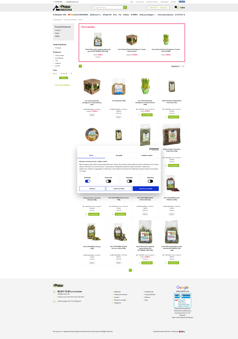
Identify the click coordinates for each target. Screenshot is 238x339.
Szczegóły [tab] (119, 155)
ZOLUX (57, 66)
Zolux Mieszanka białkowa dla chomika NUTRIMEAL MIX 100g (171, 248)
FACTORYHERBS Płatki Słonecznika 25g (145, 198)
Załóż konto (153, 7)
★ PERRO (134, 15)
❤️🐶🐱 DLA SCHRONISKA (78, 15)
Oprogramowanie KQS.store (162, 331)
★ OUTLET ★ (180, 15)
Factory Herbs (59, 55)
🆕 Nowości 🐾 (95, 15)
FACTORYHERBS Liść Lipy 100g (92, 247)
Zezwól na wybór (119, 188)
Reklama (147, 297)
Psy (120, 15)
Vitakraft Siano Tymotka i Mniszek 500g (92, 199)
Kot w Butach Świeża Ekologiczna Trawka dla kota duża (132, 50)
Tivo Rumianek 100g (118, 100)
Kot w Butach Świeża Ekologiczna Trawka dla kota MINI (166, 50)
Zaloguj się (163, 7)
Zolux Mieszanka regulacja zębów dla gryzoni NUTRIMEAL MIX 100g (97, 50)
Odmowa (92, 188)
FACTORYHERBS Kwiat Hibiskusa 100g (172, 198)
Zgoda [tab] (91, 155)
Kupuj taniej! (164, 2)
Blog (131, 2)
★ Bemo (126, 15)
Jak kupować (140, 2)
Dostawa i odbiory (152, 2)
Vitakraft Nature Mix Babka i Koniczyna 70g (172, 101)
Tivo (56, 60)
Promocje (58, 48)
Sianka (57, 33)
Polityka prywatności (120, 294)
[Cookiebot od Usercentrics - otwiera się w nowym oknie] (151, 149)
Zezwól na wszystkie (145, 188)
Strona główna (57, 19)
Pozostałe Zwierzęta (165, 15)
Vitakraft (58, 63)
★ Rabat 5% (107, 15)
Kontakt (173, 2)
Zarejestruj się (149, 291)
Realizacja (175, 331)
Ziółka (80, 19)
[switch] (108, 181)
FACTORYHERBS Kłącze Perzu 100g (118, 198)
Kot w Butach (59, 58)
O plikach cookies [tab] (146, 155)
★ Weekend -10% (59, 15)
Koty (115, 15)
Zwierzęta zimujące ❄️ (147, 15)
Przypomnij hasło (150, 294)
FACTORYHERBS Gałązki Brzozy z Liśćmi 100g (118, 247)
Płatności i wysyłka (120, 300)
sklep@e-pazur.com (72, 2)
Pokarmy (58, 30)
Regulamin (117, 291)
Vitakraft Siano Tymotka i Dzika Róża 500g (171, 150)
